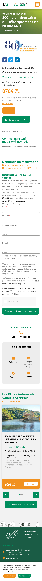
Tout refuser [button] (10, 576)
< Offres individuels (10, 30)
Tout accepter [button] (24, 576)
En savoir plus (7, 103)
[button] (37, 4)
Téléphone (7, 234)
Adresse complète (10, 225)
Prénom (6, 215)
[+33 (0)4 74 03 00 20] (21, 332)
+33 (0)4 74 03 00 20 (21, 337)
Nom (4, 207)
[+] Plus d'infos (8, 571)
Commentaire (8, 252)
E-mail (5, 243)
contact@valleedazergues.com (14, 201)
